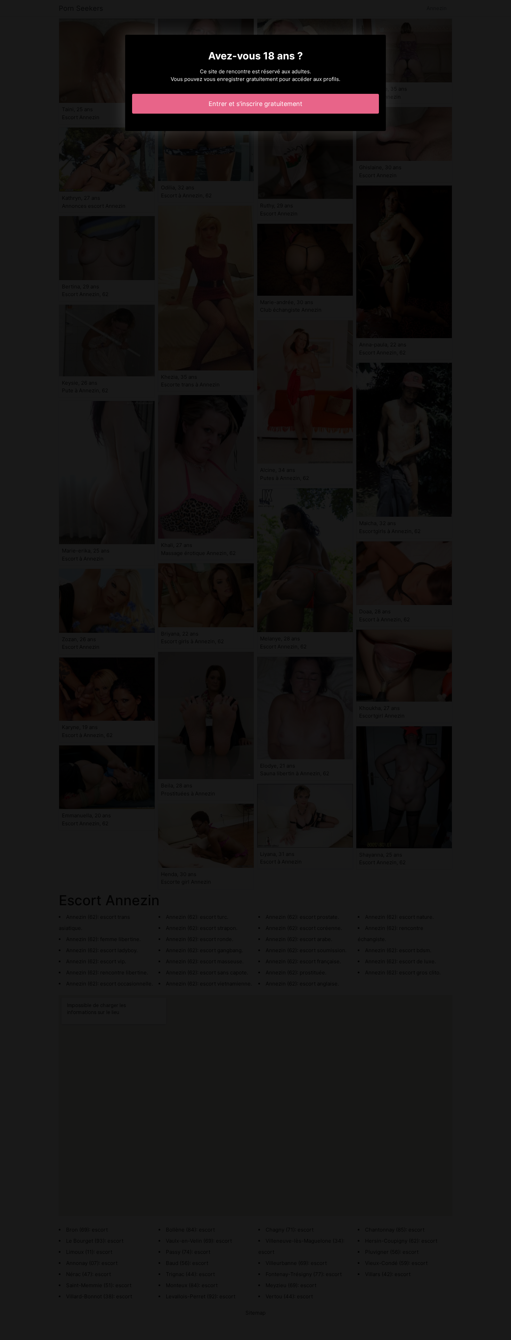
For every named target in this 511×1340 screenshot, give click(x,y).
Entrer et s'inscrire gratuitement (255, 103)
